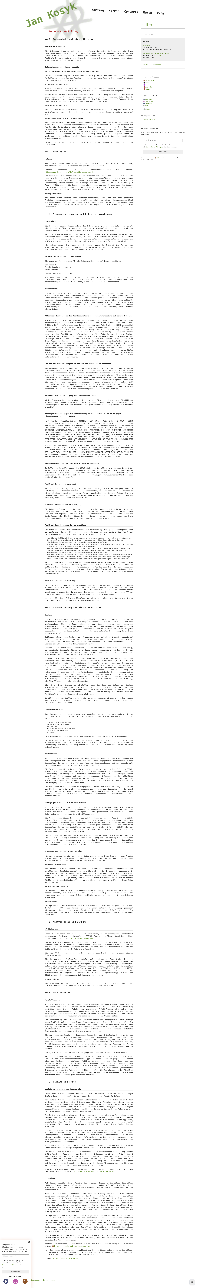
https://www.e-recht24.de (65, 1258)
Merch (147, 13)
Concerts (131, 12)
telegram (148, 103)
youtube (148, 89)
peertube (148, 87)
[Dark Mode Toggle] (192, 1282)
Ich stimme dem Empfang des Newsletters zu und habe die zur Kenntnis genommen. (14, 1264)
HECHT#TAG (146, 45)
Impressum (35, 1280)
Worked (114, 11)
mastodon (148, 99)
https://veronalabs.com (82, 938)
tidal (147, 83)
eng (150, 25)
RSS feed (160, 158)
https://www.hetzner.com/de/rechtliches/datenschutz (71, 172)
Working (98, 10)
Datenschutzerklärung (9, 1265)
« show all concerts (151, 65)
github (147, 109)
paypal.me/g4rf (149, 119)
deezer (147, 85)
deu (144, 25)
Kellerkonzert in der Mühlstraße (156, 53)
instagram (149, 101)
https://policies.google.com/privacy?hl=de (95, 1171)
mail (147, 105)
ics (159, 47)
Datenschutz (49, 1280)
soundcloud (149, 81)
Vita (160, 13)
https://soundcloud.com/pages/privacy (72, 1246)
